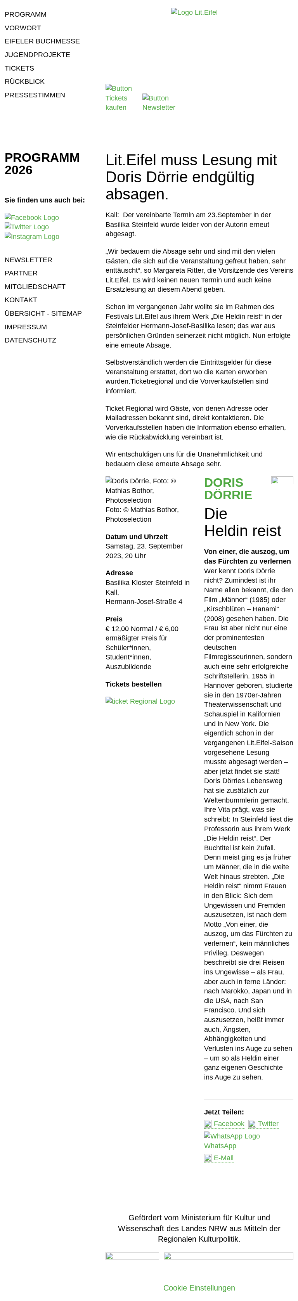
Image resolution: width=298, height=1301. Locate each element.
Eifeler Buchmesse (42, 41)
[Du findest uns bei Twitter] (27, 227)
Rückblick (25, 81)
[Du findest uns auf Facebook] (32, 217)
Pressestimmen (35, 95)
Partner (21, 273)
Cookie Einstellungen (199, 1288)
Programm (26, 14)
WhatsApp (220, 1146)
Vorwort (23, 28)
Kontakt (21, 300)
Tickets (19, 68)
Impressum (26, 327)
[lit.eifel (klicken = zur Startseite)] (194, 12)
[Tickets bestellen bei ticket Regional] (140, 701)
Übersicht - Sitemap (43, 313)
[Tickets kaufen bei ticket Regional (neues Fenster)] (123, 107)
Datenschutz (30, 340)
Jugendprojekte (37, 55)
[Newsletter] (159, 107)
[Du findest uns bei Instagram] (32, 236)
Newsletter (28, 260)
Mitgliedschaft (35, 287)
